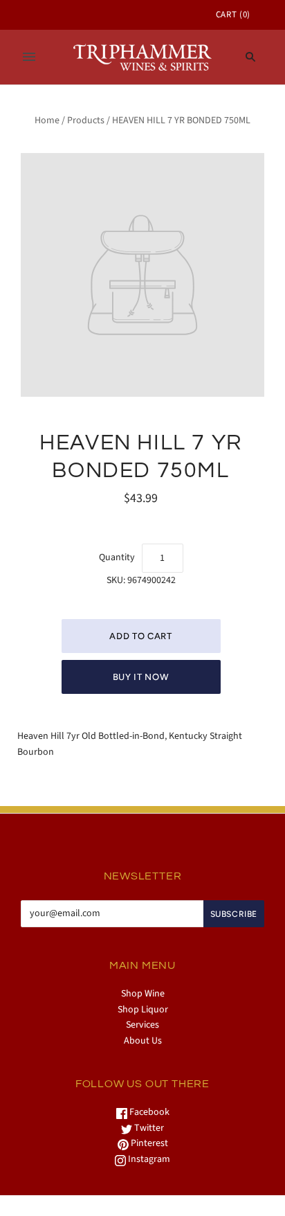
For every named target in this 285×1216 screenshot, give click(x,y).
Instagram (148, 1159)
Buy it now (141, 677)
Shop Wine (143, 994)
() (233, 14)
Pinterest (148, 1143)
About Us (143, 1041)
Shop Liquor (143, 1010)
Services (142, 1025)
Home (47, 120)
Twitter (148, 1128)
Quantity (117, 557)
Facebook (148, 1112)
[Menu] (29, 57)
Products (85, 120)
